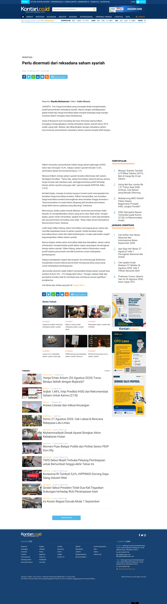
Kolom (59, 552)
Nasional (73, 17)
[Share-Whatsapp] (33, 77)
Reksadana (79, 549)
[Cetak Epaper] (125, 12)
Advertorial (97, 554)
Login (133, 2)
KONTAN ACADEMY (43, 2)
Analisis (59, 546)
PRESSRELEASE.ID (57, 2)
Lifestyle (119, 17)
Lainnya (141, 17)
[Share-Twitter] (29, 77)
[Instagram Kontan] (145, 535)
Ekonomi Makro (81, 557)
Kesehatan (42, 559)
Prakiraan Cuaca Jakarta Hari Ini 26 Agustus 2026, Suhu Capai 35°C (130, 279)
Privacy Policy (71, 577)
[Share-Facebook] (24, 77)
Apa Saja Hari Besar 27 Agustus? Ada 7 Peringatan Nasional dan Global (130, 252)
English (41, 546)
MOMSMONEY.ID (83, 2)
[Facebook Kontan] (139, 535)
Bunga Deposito (81, 554)
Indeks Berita (66, 518)
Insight (46, 388)
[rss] (47, 77)
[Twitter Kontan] (142, 535)
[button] (94, 9)
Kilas (95, 549)
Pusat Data (47, 375)
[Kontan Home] (23, 17)
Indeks (108, 371)
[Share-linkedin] (38, 77)
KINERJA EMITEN (70, 2)
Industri (62, 17)
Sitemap (23, 577)
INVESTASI (27, 57)
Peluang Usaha (26, 559)
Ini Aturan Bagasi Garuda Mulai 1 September (71, 501)
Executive (60, 549)
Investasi (40, 17)
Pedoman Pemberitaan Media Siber (54, 577)
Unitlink (78, 552)
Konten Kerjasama (100, 546)
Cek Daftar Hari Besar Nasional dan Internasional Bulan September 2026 (129, 238)
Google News (78, 285)
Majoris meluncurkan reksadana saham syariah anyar (74, 327)
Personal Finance (104, 17)
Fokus (41, 552)
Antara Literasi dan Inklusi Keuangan (66, 405)
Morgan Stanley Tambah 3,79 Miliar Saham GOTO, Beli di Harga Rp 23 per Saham (130, 174)
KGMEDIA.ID (95, 2)
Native (96, 552)
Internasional (86, 17)
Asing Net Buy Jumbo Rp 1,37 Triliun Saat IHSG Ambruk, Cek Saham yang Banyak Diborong (130, 188)
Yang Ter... (42, 557)
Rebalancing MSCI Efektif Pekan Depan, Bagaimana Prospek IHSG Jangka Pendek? (131, 202)
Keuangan (51, 17)
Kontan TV (60, 557)
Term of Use (37, 577)
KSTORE (33, 2)
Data (128, 17)
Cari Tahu (42, 562)
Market (78, 546)
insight (29, 17)
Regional (47, 430)
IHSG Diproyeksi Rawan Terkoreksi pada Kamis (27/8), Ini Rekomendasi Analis (130, 216)
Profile (30, 577)
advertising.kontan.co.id (126, 569)
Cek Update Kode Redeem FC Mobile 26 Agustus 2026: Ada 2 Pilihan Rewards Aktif (129, 266)
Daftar (142, 2)
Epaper (24, 2)
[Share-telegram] (42, 77)
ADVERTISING (105, 2)
